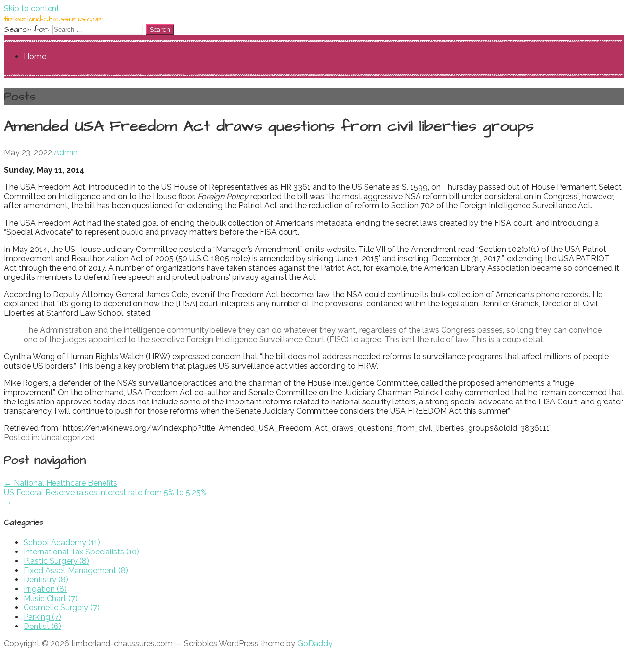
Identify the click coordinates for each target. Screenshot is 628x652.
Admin (66, 152)
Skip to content (31, 8)
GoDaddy (315, 643)
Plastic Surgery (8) (56, 561)
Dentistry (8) (46, 579)
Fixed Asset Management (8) (76, 570)
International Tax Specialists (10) (81, 551)
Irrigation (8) (45, 589)
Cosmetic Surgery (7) (62, 607)
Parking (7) (42, 617)
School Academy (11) (62, 542)
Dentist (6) (42, 626)
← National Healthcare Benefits (60, 483)
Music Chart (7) (51, 598)
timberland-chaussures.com (53, 18)
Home (35, 56)
